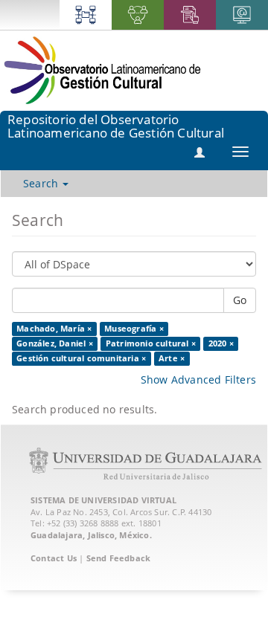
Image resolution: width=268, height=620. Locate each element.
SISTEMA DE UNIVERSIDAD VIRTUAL (103, 500)
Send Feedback (118, 558)
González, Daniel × (54, 343)
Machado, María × (54, 328)
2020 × (221, 343)
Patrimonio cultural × (151, 343)
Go (239, 300)
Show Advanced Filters (198, 379)
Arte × (172, 358)
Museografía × (134, 328)
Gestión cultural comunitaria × (81, 358)
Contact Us (54, 558)
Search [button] (42, 183)
